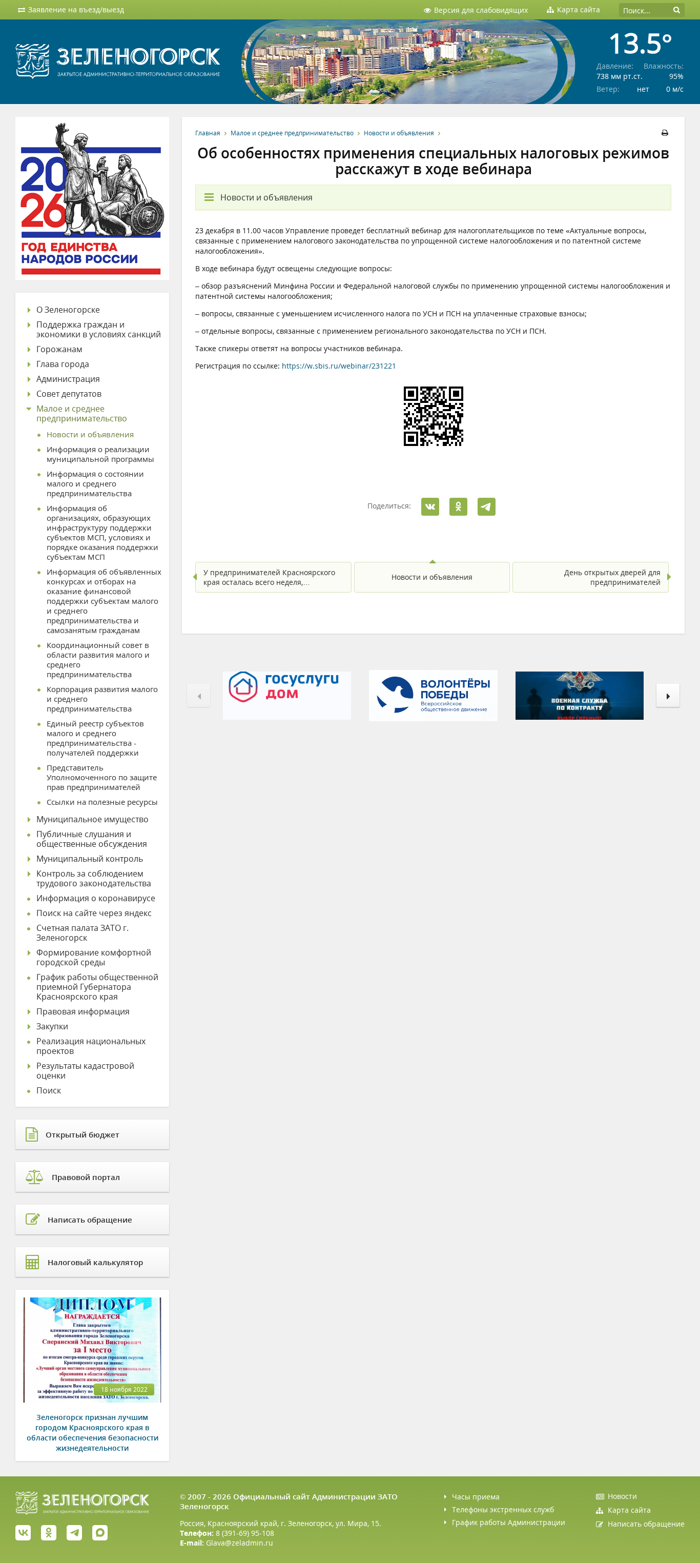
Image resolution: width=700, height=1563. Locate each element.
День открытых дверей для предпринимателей (612, 577)
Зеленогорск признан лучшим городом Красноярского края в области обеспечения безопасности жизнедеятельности (92, 1432)
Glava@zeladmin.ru (239, 1543)
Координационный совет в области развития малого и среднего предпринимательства (98, 659)
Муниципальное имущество (92, 819)
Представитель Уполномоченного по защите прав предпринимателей (102, 777)
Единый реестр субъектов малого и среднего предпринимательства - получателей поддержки (95, 738)
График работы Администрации (508, 1522)
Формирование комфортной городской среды (93, 957)
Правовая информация (83, 1012)
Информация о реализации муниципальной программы (100, 454)
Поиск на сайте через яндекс (94, 913)
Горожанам (59, 349)
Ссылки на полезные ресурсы (102, 802)
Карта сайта (629, 1510)
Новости (622, 1496)
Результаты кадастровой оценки (85, 1071)
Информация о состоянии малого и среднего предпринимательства (95, 483)
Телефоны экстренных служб (503, 1509)
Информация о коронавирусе (95, 898)
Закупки (52, 1026)
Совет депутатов (68, 394)
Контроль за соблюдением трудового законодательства (93, 878)
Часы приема (476, 1496)
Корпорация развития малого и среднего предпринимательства (102, 699)
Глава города (62, 364)
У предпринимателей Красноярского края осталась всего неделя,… (269, 577)
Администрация (68, 379)
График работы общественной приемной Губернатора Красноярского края (97, 987)
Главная (207, 133)
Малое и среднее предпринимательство (292, 133)
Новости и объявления (399, 133)
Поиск (48, 1090)
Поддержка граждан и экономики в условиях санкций (98, 329)
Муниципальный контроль (89, 859)
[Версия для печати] (666, 133)
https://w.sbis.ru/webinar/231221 (339, 366)
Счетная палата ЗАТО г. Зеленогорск (82, 933)
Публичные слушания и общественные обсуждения (91, 839)
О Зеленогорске (68, 310)
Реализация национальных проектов (91, 1046)
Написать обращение (646, 1524)
